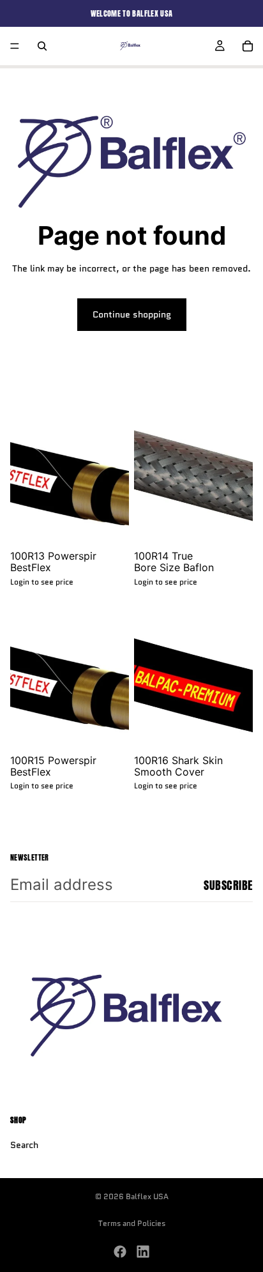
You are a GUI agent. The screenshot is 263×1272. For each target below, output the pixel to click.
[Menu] (14, 46)
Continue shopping (132, 314)
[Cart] (248, 46)
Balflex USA (147, 1196)
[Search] (42, 46)
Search (24, 1144)
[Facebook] (120, 1251)
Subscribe (228, 885)
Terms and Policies (131, 1223)
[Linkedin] (143, 1251)
